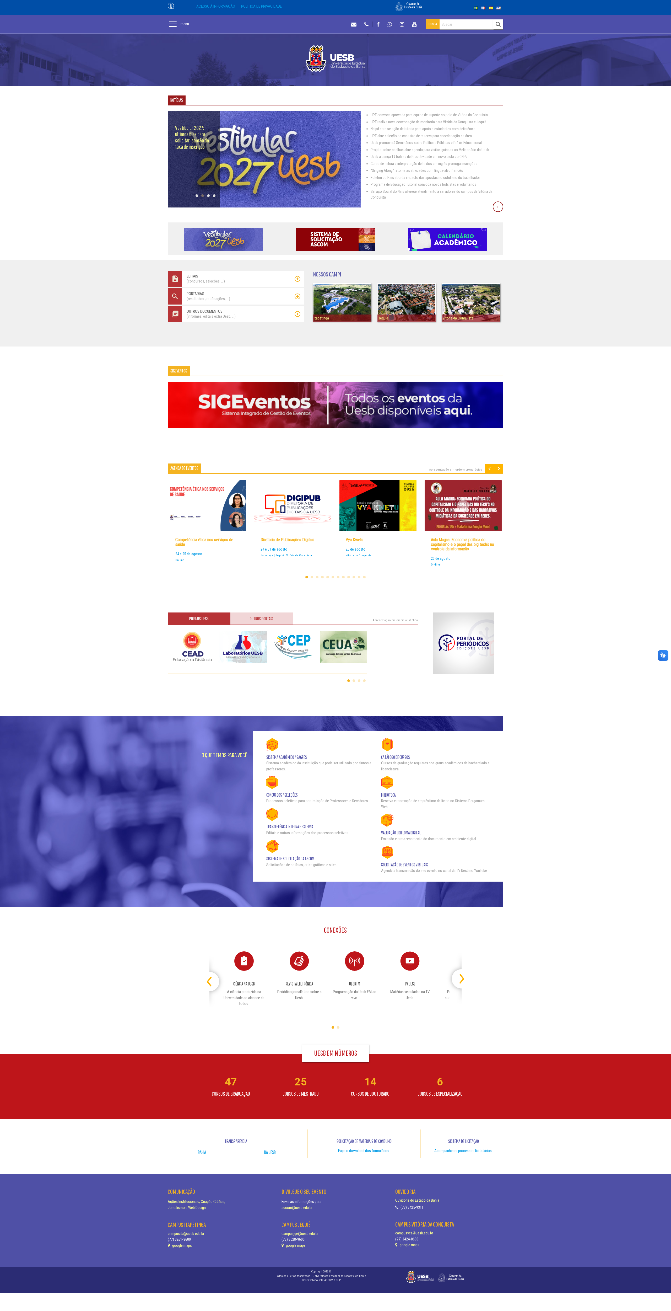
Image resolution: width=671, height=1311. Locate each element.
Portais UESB (199, 618)
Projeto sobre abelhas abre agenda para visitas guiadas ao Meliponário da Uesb (430, 150)
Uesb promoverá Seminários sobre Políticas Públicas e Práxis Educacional (426, 143)
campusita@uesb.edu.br (186, 1233)
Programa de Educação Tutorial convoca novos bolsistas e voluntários (423, 184)
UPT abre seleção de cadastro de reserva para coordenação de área (421, 136)
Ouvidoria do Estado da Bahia (417, 1200)
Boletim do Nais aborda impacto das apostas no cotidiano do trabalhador (425, 177)
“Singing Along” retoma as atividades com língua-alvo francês (417, 170)
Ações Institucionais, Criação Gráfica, (196, 1201)
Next (498, 468)
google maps (181, 1245)
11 (359, 577)
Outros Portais (261, 618)
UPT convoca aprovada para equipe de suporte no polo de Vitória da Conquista (429, 115)
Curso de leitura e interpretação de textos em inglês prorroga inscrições (424, 164)
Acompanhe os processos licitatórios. (463, 1150)
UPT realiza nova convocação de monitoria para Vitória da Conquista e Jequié (428, 122)
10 (354, 577)
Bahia (202, 1152)
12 (364, 577)
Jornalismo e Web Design (187, 1207)
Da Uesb (270, 1152)
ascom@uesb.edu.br (297, 1207)
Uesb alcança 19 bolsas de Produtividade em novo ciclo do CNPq (419, 156)
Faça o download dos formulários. (364, 1150)
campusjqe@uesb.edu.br (300, 1233)
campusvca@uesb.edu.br (414, 1233)
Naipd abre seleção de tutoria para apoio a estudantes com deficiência (423, 129)
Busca (433, 24)
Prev (489, 468)
